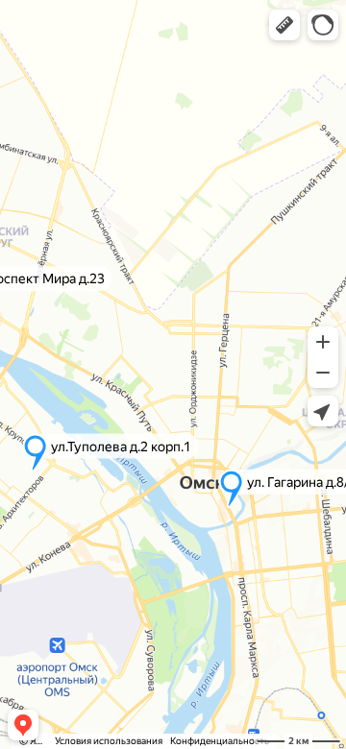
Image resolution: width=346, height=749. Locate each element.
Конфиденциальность (219, 741)
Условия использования (108, 741)
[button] (284, 25)
